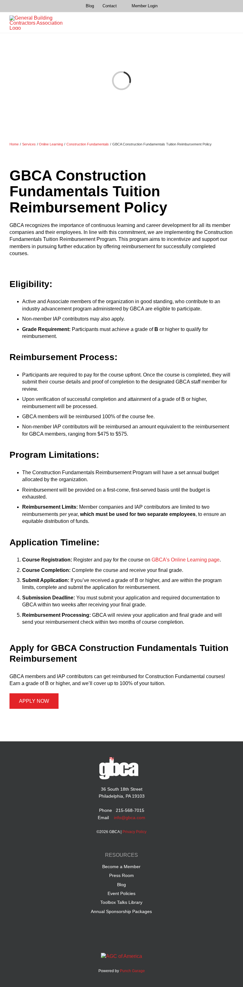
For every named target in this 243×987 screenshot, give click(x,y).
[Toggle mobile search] (218, 23)
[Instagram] (139, 937)
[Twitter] (127, 937)
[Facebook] (103, 937)
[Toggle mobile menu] (230, 23)
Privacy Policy (134, 832)
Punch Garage (132, 971)
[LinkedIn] (115, 937)
